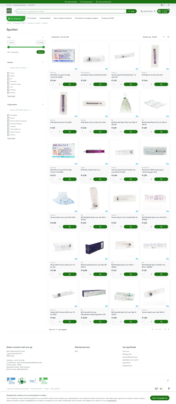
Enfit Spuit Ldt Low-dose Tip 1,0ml (93, 122)
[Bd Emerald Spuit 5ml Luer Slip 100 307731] (94, 246)
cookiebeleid (111, 400)
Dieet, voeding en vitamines (63, 18)
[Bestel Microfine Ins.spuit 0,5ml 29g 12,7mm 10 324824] (70, 179)
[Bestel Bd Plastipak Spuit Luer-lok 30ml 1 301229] (100, 226)
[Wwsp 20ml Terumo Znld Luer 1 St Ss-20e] (63, 246)
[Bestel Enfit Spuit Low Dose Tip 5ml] (161, 84)
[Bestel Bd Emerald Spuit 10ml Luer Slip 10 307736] (131, 131)
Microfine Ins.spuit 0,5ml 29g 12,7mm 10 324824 (61, 171)
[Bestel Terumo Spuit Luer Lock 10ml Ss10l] (70, 226)
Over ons (126, 351)
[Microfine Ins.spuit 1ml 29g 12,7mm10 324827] (63, 56)
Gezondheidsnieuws (19, 5)
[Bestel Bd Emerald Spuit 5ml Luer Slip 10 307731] (161, 131)
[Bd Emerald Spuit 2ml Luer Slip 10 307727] (124, 293)
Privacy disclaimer (36, 389)
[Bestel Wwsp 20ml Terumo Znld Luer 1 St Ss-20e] (70, 274)
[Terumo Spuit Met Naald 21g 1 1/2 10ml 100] (124, 56)
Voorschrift (31, 5)
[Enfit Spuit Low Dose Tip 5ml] (155, 56)
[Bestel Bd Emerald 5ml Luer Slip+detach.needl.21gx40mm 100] (100, 321)
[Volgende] (168, 329)
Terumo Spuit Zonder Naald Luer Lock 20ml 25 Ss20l (123, 171)
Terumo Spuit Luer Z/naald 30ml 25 (124, 217)
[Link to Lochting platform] (169, 388)
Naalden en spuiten (34, 23)
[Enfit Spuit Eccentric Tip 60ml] (63, 103)
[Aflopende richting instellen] (168, 36)
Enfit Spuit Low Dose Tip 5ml (152, 75)
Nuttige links (127, 354)
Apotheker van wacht (130, 360)
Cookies (46, 389)
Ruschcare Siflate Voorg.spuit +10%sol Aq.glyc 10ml (152, 171)
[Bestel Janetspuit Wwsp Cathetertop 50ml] (100, 84)
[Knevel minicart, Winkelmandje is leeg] (159, 11)
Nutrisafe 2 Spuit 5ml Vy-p (90, 170)
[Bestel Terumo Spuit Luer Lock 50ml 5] (161, 321)
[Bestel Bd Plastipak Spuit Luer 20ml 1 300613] (131, 274)
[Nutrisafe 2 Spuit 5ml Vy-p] (94, 151)
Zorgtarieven (127, 365)
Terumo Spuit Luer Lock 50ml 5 (153, 312)
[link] (152, 329)
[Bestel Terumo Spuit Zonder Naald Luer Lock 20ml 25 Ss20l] (131, 179)
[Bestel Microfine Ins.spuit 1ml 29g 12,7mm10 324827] (70, 84)
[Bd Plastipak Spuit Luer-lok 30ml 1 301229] (94, 198)
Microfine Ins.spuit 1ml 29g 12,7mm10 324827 (60, 76)
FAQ (76, 351)
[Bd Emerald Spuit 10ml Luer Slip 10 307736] (124, 103)
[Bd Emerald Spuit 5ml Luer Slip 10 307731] (155, 103)
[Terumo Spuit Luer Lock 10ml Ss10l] (63, 198)
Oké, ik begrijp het (159, 398)
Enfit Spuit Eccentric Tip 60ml (61, 122)
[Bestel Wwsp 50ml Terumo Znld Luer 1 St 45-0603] (70, 321)
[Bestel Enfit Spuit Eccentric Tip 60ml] (70, 131)
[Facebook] (167, 380)
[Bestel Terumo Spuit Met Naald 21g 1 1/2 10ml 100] (131, 84)
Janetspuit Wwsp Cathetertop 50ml (94, 75)
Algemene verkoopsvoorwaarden (18, 389)
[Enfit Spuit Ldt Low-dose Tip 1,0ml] (94, 103)
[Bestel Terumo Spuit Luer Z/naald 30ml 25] (131, 226)
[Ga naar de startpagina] (9, 11)
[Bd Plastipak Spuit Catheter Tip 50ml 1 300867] (155, 246)
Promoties (33, 18)
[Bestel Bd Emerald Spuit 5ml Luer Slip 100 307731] (100, 274)
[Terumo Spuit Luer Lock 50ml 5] (155, 293)
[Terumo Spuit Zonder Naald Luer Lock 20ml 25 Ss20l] (124, 151)
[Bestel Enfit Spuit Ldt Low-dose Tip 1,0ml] (100, 131)
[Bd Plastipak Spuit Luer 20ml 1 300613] (124, 246)
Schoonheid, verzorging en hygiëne (86, 18)
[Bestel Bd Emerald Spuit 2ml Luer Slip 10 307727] (131, 321)
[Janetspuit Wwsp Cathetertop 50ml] (94, 56)
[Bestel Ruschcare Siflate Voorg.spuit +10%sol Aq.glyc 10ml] (161, 179)
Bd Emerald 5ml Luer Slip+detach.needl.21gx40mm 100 (93, 313)
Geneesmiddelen (45, 18)
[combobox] (71, 11)
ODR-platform (55, 389)
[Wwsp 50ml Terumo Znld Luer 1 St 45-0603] (63, 293)
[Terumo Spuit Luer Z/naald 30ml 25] (124, 198)
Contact (9, 5)
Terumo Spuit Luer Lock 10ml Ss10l (62, 217)
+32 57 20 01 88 (19, 360)
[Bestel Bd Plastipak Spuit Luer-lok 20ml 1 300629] (161, 226)
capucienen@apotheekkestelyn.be (29, 362)
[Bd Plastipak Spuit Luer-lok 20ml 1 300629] (155, 198)
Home (8, 23)
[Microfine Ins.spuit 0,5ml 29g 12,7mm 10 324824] (63, 151)
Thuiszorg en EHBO (107, 18)
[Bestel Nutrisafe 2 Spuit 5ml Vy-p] (100, 179)
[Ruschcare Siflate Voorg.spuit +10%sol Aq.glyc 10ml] (155, 151)
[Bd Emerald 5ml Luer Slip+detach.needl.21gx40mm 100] (94, 293)
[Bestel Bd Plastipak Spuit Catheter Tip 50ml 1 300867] (161, 274)
